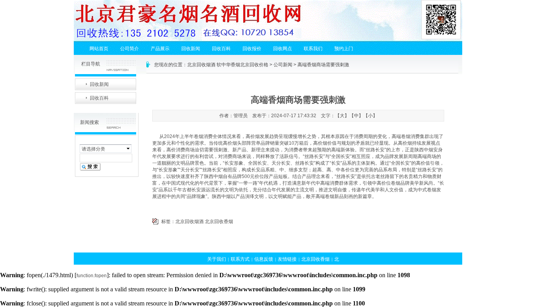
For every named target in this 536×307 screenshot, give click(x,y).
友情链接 (287, 259)
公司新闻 (282, 64)
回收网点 (282, 48)
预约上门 (343, 48)
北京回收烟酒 (189, 221)
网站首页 (98, 48)
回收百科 (221, 48)
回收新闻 (190, 48)
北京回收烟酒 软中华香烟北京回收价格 (227, 64)
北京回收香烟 (219, 221)
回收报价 (251, 48)
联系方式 (240, 259)
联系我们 (313, 48)
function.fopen (92, 275)
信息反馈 (263, 259)
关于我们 (216, 259)
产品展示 (160, 48)
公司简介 (129, 48)
